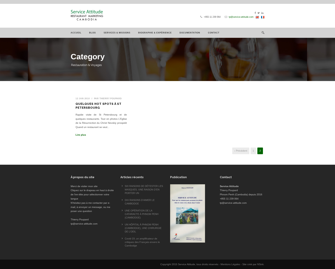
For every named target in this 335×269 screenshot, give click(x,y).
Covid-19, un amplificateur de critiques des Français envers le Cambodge (142, 242)
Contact (213, 33)
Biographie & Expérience (155, 33)
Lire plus (81, 134)
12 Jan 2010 (83, 98)
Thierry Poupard (110, 98)
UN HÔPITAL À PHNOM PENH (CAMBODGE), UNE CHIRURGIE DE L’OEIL (143, 228)
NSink (260, 264)
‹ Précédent (240, 150)
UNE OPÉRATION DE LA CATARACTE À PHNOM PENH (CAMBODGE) (141, 214)
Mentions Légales (230, 264)
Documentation (190, 33)
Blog (92, 33)
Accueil (76, 33)
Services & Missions (117, 33)
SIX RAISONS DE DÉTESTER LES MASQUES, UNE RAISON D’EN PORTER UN (144, 189)
